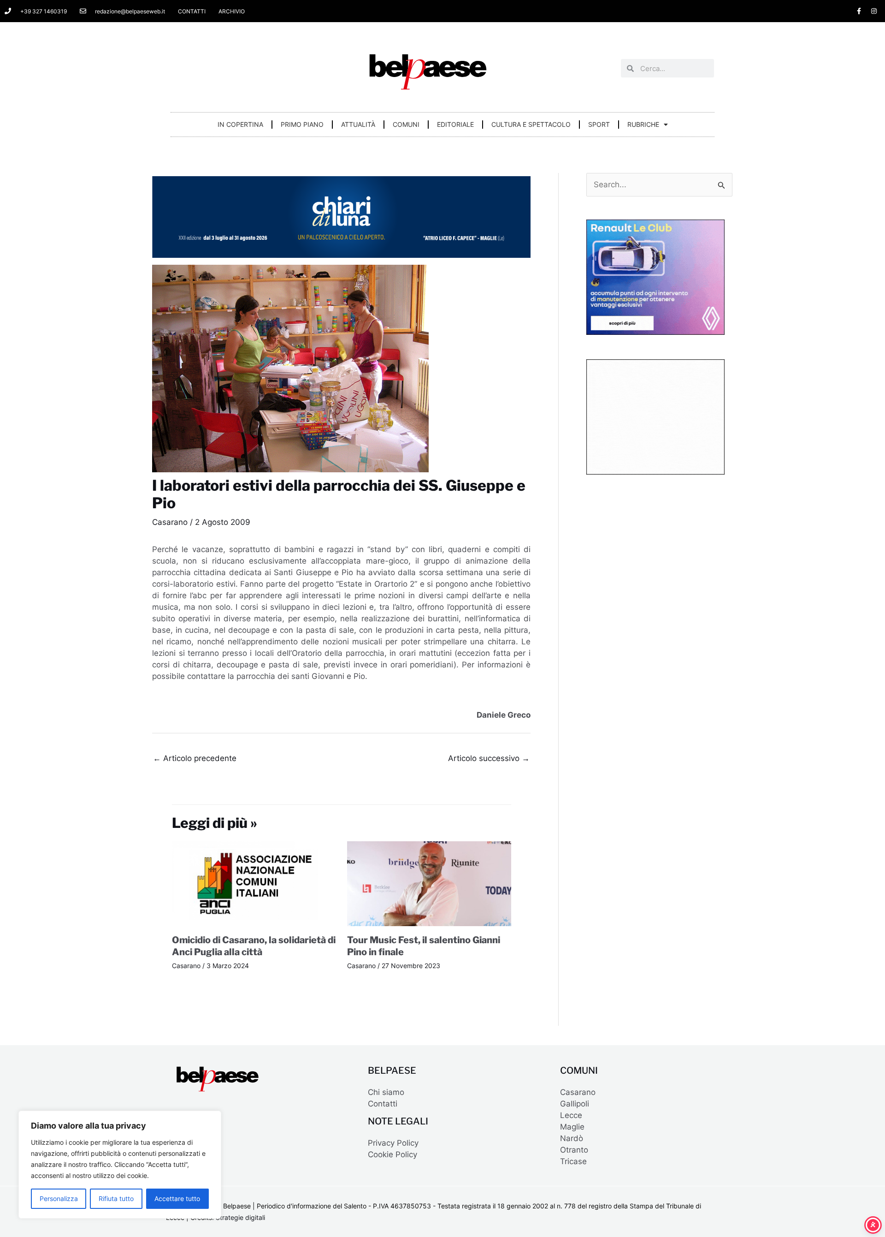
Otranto (574, 1149)
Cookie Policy (392, 1154)
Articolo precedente (194, 758)
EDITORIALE (455, 124)
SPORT (599, 124)
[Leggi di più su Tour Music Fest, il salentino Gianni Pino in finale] (429, 883)
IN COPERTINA (240, 124)
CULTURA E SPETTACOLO (531, 124)
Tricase (573, 1161)
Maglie (572, 1126)
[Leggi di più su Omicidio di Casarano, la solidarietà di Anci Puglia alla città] (254, 883)
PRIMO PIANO (302, 124)
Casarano (170, 522)
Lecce (571, 1115)
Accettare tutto (177, 1198)
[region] (119, 1165)
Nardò (571, 1138)
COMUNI (406, 124)
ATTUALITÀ (358, 124)
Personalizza (59, 1198)
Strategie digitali (240, 1217)
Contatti (382, 1103)
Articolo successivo (489, 758)
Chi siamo (386, 1092)
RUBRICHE (643, 124)
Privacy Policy (393, 1143)
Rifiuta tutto (116, 1198)
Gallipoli (574, 1103)
